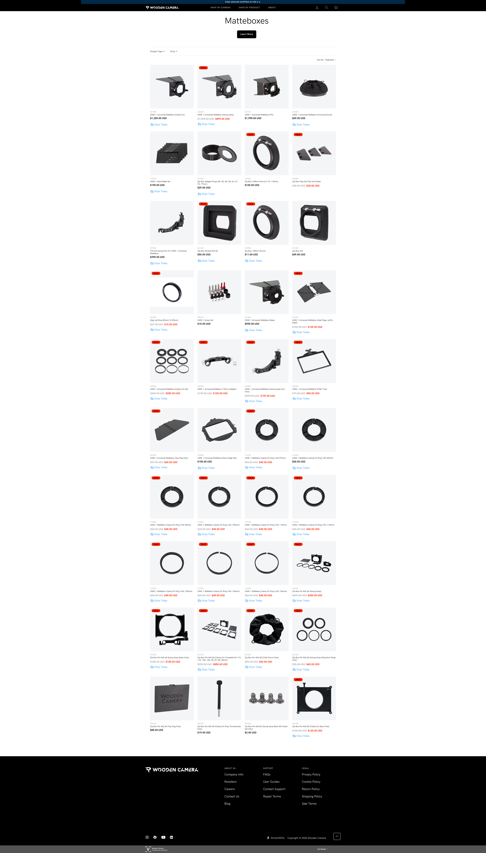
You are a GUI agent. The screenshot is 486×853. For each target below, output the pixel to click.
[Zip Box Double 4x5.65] (219, 223)
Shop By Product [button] (249, 7)
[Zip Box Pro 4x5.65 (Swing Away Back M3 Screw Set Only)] (267, 698)
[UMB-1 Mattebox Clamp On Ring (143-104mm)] (219, 497)
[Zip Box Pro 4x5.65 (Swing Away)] (314, 563)
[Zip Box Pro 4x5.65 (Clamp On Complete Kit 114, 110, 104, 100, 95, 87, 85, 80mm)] (219, 629)
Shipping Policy (312, 796)
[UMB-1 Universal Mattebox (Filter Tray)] (314, 361)
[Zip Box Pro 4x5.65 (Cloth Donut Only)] (267, 629)
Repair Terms (272, 796)
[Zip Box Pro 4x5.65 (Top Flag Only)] (172, 698)
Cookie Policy (311, 781)
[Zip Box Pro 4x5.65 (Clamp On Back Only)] (314, 698)
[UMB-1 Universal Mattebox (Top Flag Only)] (172, 430)
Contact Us (231, 796)
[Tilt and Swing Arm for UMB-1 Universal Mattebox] (172, 223)
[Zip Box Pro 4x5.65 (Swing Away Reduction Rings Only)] (314, 629)
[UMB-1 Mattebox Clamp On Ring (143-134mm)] (219, 563)
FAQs (266, 774)
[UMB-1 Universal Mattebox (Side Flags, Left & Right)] (314, 292)
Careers (229, 789)
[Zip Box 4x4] (314, 223)
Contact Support (274, 789)
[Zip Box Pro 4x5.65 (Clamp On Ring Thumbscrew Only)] (219, 698)
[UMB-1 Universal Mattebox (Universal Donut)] (314, 87)
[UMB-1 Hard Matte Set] (172, 153)
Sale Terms (309, 803)
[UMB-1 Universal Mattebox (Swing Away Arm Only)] (267, 361)
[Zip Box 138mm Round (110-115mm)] (267, 153)
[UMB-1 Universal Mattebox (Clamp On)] (172, 87)
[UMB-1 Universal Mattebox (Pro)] (267, 87)
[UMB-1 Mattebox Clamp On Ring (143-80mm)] (314, 430)
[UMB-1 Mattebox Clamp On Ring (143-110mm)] (314, 497)
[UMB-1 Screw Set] (219, 292)
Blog (227, 803)
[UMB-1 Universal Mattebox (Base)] (267, 292)
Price (172, 51)
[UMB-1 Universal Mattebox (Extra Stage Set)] (219, 430)
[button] (326, 7)
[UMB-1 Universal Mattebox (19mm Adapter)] (219, 361)
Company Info (233, 774)
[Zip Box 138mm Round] (267, 223)
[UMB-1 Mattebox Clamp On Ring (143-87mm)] (267, 430)
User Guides (271, 781)
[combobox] (330, 60)
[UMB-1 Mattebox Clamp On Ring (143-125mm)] (172, 563)
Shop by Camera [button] (221, 7)
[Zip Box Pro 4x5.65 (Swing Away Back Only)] (172, 629)
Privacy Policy (311, 774)
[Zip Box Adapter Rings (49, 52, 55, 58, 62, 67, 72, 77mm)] (219, 153)
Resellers (230, 781)
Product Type (156, 51)
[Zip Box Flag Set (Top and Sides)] (314, 153)
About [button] (272, 7)
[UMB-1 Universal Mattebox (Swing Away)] (219, 87)
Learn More (246, 34)
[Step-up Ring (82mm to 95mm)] (172, 292)
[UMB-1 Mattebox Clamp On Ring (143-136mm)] (267, 563)
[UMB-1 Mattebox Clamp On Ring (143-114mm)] (267, 497)
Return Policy (311, 789)
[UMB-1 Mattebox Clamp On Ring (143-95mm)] (172, 497)
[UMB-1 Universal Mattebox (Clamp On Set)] (172, 361)
